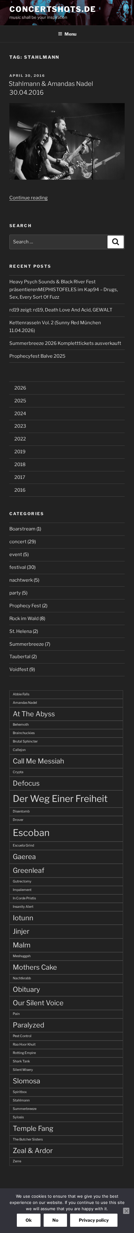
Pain (16, 1014)
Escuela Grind (23, 845)
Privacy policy (94, 1220)
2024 (20, 413)
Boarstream (22, 529)
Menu (70, 34)
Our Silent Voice (38, 1003)
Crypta (18, 772)
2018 (20, 464)
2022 (20, 439)
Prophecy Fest (25, 606)
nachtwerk (21, 580)
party (15, 593)
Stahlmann (21, 1100)
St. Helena (20, 631)
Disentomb (21, 811)
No (55, 1220)
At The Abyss (34, 714)
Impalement (22, 890)
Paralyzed (28, 1025)
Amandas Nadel (25, 703)
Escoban (31, 832)
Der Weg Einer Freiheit (60, 798)
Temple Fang (33, 1128)
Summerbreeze (26, 644)
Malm (22, 945)
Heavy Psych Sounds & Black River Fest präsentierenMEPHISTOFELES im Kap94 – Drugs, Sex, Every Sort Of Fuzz (63, 289)
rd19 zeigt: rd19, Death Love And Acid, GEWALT (60, 310)
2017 (19, 477)
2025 (20, 401)
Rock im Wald (24, 618)
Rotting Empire (24, 1053)
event (15, 554)
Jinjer (21, 931)
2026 (20, 388)
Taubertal (20, 656)
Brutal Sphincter (25, 741)
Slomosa (26, 1081)
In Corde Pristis (24, 898)
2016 (20, 490)
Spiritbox (20, 1092)
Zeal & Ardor (33, 1150)
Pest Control (22, 1036)
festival (17, 567)
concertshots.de (52, 9)
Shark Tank (21, 1061)
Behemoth (21, 725)
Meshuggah (22, 956)
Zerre (17, 1161)
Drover (18, 820)
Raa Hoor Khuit (24, 1044)
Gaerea (24, 857)
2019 (20, 452)
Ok (29, 1220)
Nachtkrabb (22, 978)
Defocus (26, 783)
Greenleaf (28, 870)
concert (17, 541)
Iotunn (23, 918)
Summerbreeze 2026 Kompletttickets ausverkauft (65, 343)
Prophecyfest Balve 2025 (37, 356)
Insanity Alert (23, 907)
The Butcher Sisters (28, 1139)
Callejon (19, 750)
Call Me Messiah (38, 761)
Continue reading (28, 198)
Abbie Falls (21, 694)
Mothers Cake (35, 967)
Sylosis (18, 1117)
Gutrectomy (22, 881)
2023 (20, 426)
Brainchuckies (24, 733)
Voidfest (18, 669)
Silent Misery (23, 1070)
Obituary (26, 989)
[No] (126, 1211)
